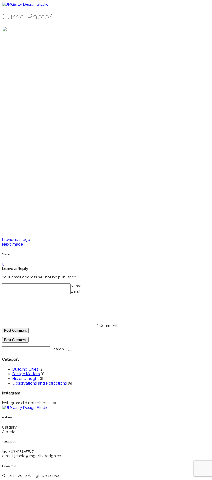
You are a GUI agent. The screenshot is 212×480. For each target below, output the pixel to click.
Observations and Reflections (39, 383)
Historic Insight (25, 378)
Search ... (59, 349)
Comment (108, 325)
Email (75, 291)
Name (76, 286)
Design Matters (26, 374)
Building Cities (25, 369)
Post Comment (15, 331)
